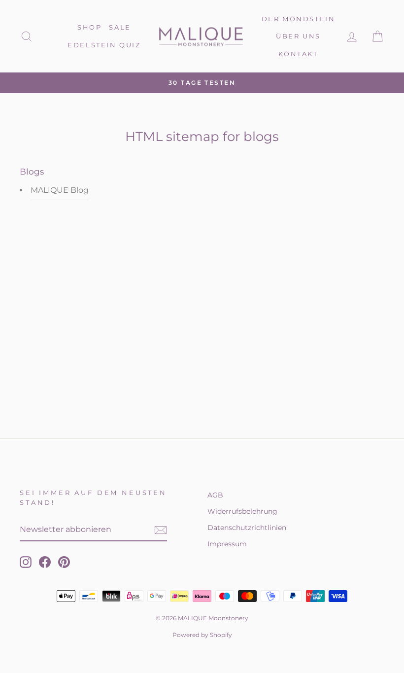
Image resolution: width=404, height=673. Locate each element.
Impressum (227, 544)
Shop (89, 27)
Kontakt (298, 54)
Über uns (298, 36)
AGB (215, 495)
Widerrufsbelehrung (242, 511)
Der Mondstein (299, 19)
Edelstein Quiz (103, 45)
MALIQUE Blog (60, 190)
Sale (120, 27)
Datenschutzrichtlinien (246, 527)
